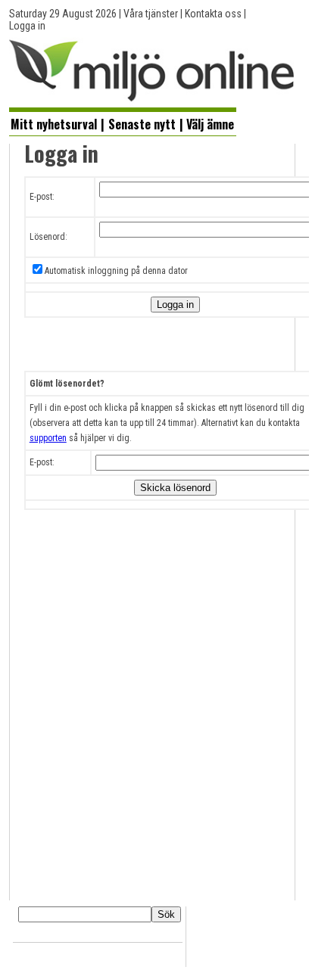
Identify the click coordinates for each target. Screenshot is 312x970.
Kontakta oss (213, 14)
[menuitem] (54, 123)
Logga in (27, 26)
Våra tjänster (150, 14)
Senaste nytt (142, 124)
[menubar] (122, 122)
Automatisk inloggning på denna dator (116, 271)
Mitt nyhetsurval (54, 124)
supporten (48, 438)
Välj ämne (210, 124)
